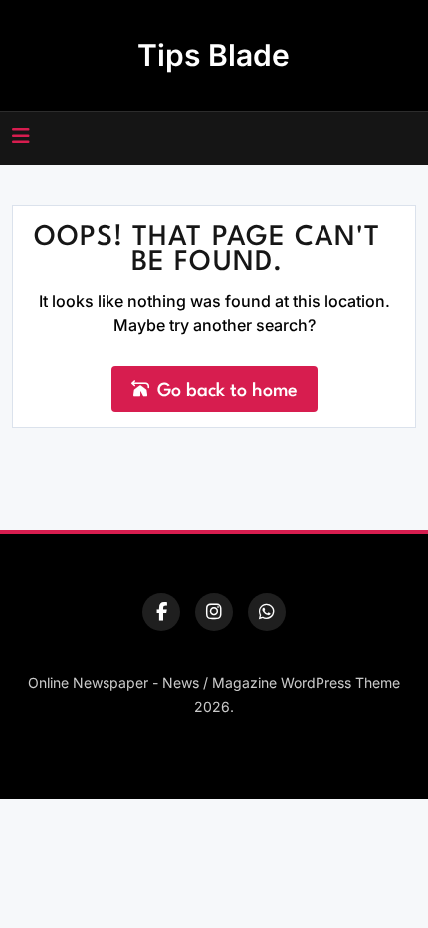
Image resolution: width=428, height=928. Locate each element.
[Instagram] (214, 612)
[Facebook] (161, 612)
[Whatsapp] (267, 612)
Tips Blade (213, 55)
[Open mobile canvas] (21, 136)
